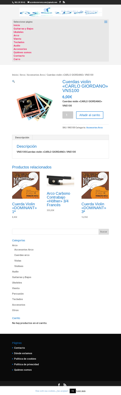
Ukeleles (18, 32)
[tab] (22, 137)
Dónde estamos (23, 353)
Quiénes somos (22, 52)
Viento (17, 38)
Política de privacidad (26, 364)
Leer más (81, 391)
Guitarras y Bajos (23, 28)
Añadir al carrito (89, 115)
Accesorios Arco (36, 74)
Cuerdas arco (22, 255)
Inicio (17, 25)
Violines (18, 266)
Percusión (18, 293)
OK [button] (72, 391)
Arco (16, 35)
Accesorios (20, 48)
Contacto (19, 55)
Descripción (22, 137)
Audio (17, 45)
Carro (17, 59)
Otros (15, 310)
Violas (17, 260)
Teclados (19, 42)
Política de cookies (25, 358)
